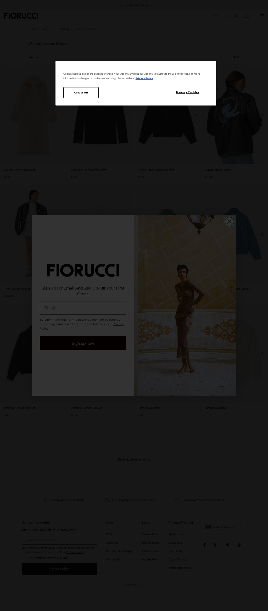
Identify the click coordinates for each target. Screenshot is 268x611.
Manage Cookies (187, 92)
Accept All (81, 92)
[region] (135, 83)
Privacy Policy (144, 78)
